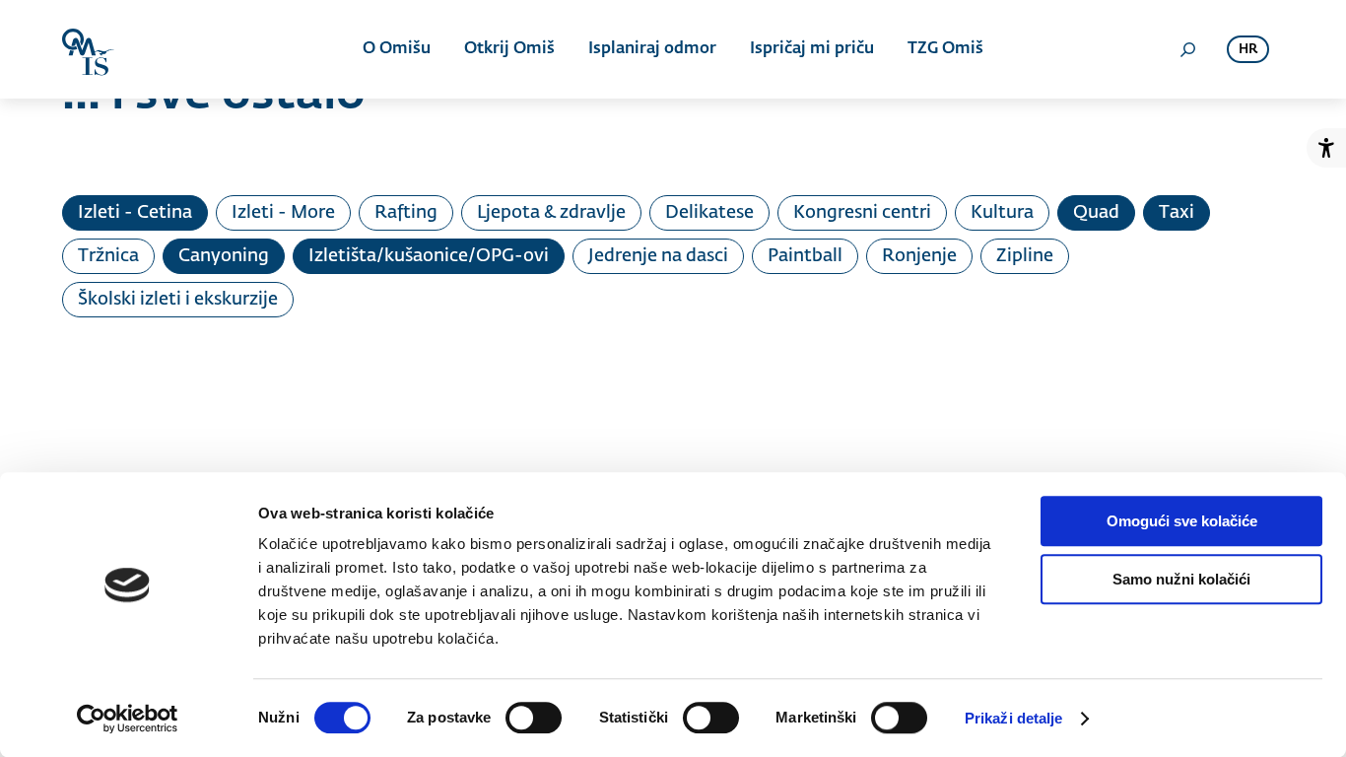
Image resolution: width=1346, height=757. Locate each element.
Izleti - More (283, 213)
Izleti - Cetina (135, 213)
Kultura (1002, 213)
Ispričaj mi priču (812, 49)
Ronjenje (919, 256)
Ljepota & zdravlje (551, 213)
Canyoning (223, 256)
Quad (1096, 213)
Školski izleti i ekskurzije (178, 300)
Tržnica (108, 256)
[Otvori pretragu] (1187, 49)
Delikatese (709, 213)
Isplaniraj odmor (652, 49)
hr (1248, 49)
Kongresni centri (862, 213)
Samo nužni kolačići (1181, 579)
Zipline (1024, 256)
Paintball (805, 256)
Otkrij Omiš (509, 49)
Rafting (405, 213)
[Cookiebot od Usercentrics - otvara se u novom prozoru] (127, 718)
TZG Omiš (945, 49)
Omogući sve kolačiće (1182, 521)
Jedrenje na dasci (658, 256)
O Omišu (397, 49)
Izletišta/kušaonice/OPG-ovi (428, 256)
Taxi (1176, 213)
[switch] (533, 717)
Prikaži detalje (1014, 718)
